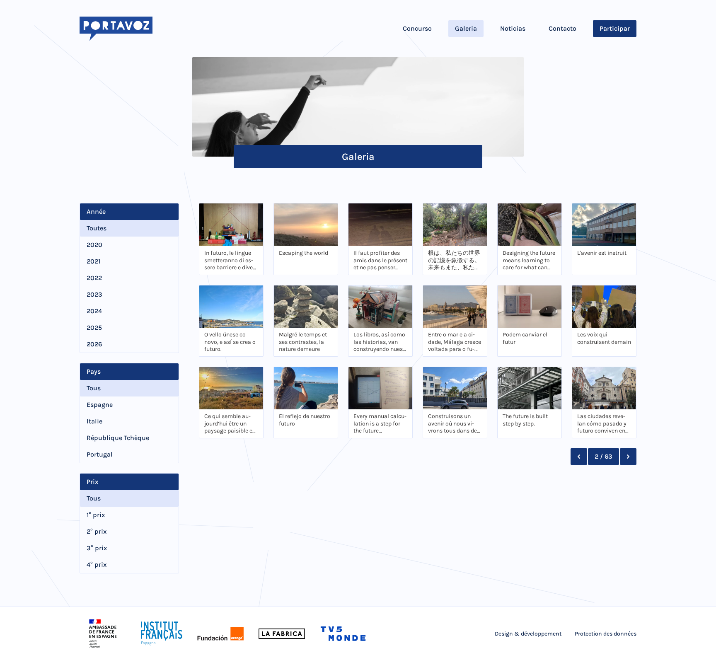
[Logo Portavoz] (116, 29)
